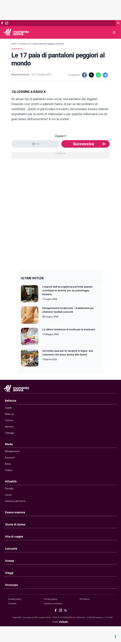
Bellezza (10, 400)
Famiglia (9, 488)
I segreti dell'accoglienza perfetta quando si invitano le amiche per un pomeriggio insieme (67, 290)
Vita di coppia (14, 536)
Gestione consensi (53, 603)
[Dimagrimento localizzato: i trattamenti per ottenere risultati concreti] (29, 315)
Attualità (11, 481)
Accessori (10, 457)
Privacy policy (50, 599)
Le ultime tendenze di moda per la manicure (68, 329)
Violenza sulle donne (15, 501)
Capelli (8, 408)
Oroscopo (11, 585)
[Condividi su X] (91, 74)
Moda (9, 444)
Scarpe (8, 470)
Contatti (12, 603)
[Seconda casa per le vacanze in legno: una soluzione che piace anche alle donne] (29, 358)
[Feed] (65, 610)
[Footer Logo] (60, 389)
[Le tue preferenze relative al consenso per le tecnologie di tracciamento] (115, 636)
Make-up (9, 414)
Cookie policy (14, 599)
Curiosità (22, 44)
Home (14, 44)
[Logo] (16, 32)
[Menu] (114, 32)
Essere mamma (15, 512)
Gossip (9, 560)
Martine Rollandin (20, 74)
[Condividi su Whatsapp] (98, 74)
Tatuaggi (9, 433)
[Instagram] (6, 23)
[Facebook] (2, 23)
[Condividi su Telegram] (105, 74)
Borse (8, 464)
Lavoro (8, 495)
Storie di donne (15, 524)
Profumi (9, 420)
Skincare (9, 426)
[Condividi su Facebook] (84, 74)
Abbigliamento (12, 451)
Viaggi (9, 572)
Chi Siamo (85, 599)
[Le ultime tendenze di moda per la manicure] (29, 336)
